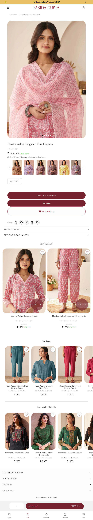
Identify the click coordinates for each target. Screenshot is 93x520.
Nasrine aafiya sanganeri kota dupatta (27, 15)
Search (9, 517)
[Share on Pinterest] (32, 222)
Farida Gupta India (49, 497)
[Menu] (8, 7)
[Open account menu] (83, 7)
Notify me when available (46, 195)
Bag (85, 515)
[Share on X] (27, 222)
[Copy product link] (37, 222)
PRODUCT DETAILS (13, 229)
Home (11, 15)
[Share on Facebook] (21, 222)
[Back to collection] (16, 506)
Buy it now (46, 203)
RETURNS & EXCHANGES (16, 235)
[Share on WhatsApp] (16, 222)
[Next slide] (42, 280)
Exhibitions (65, 517)
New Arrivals (46, 517)
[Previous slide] (6, 280)
